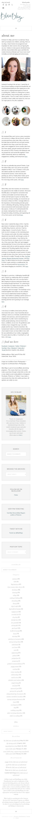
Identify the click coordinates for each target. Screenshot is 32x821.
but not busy (21, 264)
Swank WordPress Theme (22, 816)
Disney (15, 603)
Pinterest (22, 346)
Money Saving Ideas (14, 642)
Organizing (15, 653)
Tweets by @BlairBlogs (16, 533)
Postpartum (15, 658)
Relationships (14, 674)
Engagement (14, 612)
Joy (7, 765)
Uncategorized (15, 705)
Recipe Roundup (15, 672)
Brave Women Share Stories (15, 587)
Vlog (15, 707)
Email (3, 350)
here (26, 156)
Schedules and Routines (14, 680)
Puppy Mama (14, 666)
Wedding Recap (15, 710)
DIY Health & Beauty (14, 609)
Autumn (14, 579)
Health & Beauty (14, 631)
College (14, 595)
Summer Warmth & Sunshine (15, 696)
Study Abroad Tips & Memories (15, 694)
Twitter (17, 346)
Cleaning (14, 592)
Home (14, 633)
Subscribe (21, 348)
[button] (16, 28)
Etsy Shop (15, 617)
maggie (7, 762)
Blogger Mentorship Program (15, 258)
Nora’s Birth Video (11, 749)
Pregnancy (15, 661)
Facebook (4, 346)
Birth (15, 581)
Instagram (11, 346)
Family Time (14, 620)
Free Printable (15, 622)
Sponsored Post (15, 688)
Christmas (14, 590)
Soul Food (14, 685)
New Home (15, 647)
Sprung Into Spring (15, 691)
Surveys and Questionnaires (15, 699)
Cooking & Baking (15, 598)
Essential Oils (15, 614)
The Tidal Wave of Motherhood (25, 5)
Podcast (15, 655)
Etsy (9, 348)
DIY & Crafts (14, 606)
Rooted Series (14, 677)
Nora (15, 650)
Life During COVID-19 (24, 7)
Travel (14, 702)
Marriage (14, 636)
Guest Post (15, 628)
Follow (16, 495)
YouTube (4, 348)
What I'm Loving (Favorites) (14, 713)
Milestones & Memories (14, 639)
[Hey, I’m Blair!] (16, 405)
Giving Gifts (15, 625)
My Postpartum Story (24, 9)
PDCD (17, 818)
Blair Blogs (16, 17)
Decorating (15, 601)
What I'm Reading (15, 716)
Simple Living (15, 683)
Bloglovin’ (14, 348)
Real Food (15, 669)
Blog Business (14, 584)
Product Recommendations (14, 664)
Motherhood (15, 644)
